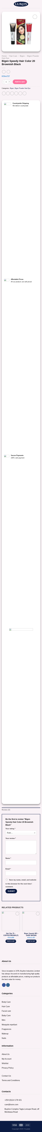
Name (8, 858)
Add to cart (20, 82)
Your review (10, 838)
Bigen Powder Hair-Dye (22, 88)
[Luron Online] (21, 4)
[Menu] (3, 4)
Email (8, 869)
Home (4, 56)
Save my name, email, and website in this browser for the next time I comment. (20, 883)
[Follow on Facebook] (4, 985)
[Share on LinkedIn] (24, 93)
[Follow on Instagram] (8, 985)
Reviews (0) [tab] (6, 810)
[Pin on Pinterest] (20, 93)
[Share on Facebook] (8, 93)
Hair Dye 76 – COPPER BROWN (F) (10, 934)
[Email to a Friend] (16, 93)
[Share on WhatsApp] (4, 93)
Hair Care (13, 56)
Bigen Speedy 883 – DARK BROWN (31, 934)
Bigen (22, 56)
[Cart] (39, 4)
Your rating (10, 829)
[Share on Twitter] (12, 93)
